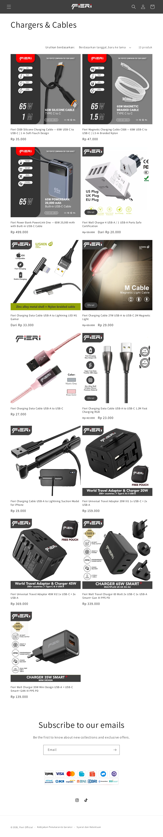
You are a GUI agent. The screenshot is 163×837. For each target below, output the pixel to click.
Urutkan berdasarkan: (60, 47)
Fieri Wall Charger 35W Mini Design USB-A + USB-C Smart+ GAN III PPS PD (42, 689)
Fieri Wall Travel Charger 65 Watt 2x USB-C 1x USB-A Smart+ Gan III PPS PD (114, 596)
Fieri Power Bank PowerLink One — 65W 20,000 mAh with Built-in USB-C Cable (43, 224)
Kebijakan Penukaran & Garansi (54, 827)
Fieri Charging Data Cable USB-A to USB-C (37, 408)
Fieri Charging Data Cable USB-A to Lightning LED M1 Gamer (44, 317)
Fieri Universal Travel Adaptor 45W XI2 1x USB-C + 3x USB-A (43, 596)
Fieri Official (26, 827)
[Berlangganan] (114, 750)
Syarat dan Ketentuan (89, 827)
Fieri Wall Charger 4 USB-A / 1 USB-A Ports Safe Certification (111, 224)
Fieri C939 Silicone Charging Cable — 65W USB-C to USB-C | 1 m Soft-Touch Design (42, 131)
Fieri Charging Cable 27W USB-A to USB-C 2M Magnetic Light (116, 317)
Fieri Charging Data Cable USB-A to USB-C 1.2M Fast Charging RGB (114, 410)
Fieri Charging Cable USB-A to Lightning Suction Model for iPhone (45, 503)
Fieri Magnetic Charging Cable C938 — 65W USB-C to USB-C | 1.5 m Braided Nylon (114, 131)
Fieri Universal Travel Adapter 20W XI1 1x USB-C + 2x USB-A (114, 503)
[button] (9, 6)
